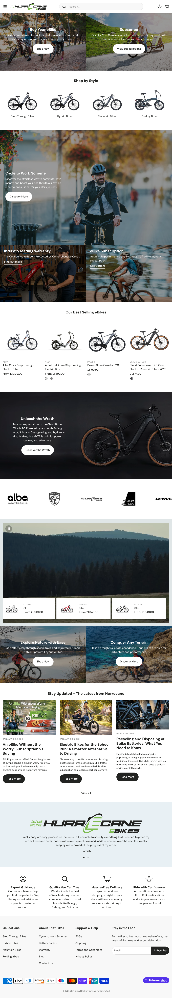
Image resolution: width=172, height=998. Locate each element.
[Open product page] (22, 100)
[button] (101, 6)
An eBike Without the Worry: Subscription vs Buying (23, 749)
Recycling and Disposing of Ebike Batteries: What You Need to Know (140, 743)
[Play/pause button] (8, 528)
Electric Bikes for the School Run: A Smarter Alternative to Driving (85, 749)
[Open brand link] (83, 499)
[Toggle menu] (5, 6)
